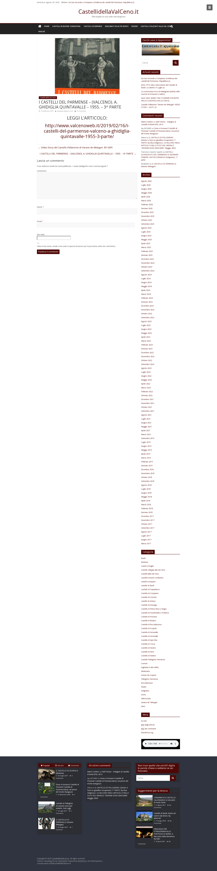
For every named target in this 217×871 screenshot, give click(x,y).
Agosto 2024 (146, 274)
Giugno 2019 (146, 446)
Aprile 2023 (145, 337)
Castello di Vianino (148, 655)
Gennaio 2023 (146, 348)
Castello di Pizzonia (149, 616)
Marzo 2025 (146, 247)
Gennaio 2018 (146, 512)
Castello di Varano (148, 648)
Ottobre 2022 (146, 360)
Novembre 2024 (147, 263)
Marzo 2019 (146, 458)
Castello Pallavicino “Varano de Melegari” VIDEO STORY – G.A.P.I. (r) (95, 2)
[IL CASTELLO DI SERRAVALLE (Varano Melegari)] (47, 818)
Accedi (143, 721)
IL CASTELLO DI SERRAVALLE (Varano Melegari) (64, 822)
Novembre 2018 (147, 473)
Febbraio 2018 (147, 508)
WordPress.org (147, 732)
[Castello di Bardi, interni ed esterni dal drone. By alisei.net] (145, 812)
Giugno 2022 (146, 376)
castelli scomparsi (93, 26)
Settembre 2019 (147, 438)
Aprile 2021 (145, 430)
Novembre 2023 (147, 309)
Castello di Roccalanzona (151, 624)
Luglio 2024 (146, 278)
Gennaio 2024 (146, 302)
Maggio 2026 (146, 193)
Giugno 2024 (146, 282)
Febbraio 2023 (147, 345)
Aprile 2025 (145, 243)
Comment (75, 765)
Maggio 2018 (146, 497)
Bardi (143, 558)
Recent (61, 765)
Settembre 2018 (147, 481)
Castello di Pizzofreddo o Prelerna (155, 613)
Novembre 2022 (147, 356)
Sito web (40, 234)
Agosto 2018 (146, 485)
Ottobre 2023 (146, 313)
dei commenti (148, 728)
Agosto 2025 (146, 228)
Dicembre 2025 (147, 212)
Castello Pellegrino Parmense (153, 659)
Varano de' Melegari (149, 702)
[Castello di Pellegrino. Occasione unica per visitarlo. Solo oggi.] (47, 801)
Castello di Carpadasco (150, 589)
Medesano (145, 671)
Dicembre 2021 (147, 399)
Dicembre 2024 (147, 259)
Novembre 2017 (147, 520)
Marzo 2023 (146, 341)
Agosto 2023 (146, 321)
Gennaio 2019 (146, 465)
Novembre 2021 (147, 403)
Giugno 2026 (146, 189)
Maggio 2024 (146, 286)
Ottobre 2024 (146, 267)
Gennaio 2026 (146, 208)
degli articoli (147, 725)
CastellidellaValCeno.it (108, 11)
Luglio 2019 (146, 442)
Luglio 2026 (146, 185)
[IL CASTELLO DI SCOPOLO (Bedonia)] (47, 769)
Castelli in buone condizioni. (66, 26)
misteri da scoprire (148, 675)
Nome (40, 207)
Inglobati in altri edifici (116, 26)
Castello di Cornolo (149, 597)
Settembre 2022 (147, 364)
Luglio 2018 (146, 489)
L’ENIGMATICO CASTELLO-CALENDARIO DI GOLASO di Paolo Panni (165, 800)
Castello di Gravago (149, 605)
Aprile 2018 (145, 500)
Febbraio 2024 (147, 298)
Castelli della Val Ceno (48, 98)
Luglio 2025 (146, 232)
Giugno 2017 (146, 539)
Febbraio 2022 (147, 391)
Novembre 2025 (147, 216)
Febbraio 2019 (147, 461)
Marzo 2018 (146, 504)
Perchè (41, 31)
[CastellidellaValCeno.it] (40, 26)
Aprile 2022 (145, 384)
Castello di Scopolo (149, 628)
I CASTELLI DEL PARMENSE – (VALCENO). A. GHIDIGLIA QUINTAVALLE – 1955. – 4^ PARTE (88, 153)
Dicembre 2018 (147, 469)
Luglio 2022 (146, 372)
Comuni (144, 663)
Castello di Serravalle (149, 632)
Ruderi (134, 26)
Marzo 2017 (146, 543)
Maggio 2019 (146, 450)
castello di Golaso (148, 601)
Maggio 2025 (146, 239)
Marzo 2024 (146, 294)
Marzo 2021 (146, 434)
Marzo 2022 (146, 387)
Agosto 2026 (146, 181)
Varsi (143, 706)
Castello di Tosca (148, 644)
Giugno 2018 (146, 493)
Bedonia (144, 562)
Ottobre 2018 (146, 477)
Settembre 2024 (147, 271)
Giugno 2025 (146, 235)
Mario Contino (147, 122)
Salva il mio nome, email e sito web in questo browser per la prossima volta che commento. (76, 246)
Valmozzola (146, 698)
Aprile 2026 (145, 196)
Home (46, 26)
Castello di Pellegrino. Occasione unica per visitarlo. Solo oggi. (64, 805)
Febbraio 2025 (147, 251)
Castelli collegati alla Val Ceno (156, 26)
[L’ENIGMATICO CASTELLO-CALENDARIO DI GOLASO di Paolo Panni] (145, 796)
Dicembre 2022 (147, 352)
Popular (46, 765)
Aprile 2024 (145, 290)
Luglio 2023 (146, 325)
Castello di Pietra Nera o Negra (154, 609)
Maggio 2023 (146, 333)
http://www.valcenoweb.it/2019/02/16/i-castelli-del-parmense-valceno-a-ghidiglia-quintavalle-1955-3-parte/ (87, 130)
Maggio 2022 (146, 380)
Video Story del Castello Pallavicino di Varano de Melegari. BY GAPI (75, 147)
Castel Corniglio (147, 566)
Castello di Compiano (149, 593)
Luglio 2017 (146, 535)
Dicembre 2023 (147, 306)
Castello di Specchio (149, 640)
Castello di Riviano (148, 620)
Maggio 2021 (146, 426)
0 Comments (81, 111)
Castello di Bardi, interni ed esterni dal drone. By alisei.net (165, 815)
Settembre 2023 (147, 317)
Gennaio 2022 (146, 395)
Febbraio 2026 (147, 204)
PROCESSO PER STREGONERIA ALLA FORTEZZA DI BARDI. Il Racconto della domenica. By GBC (164, 834)
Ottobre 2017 (146, 524)
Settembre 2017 (147, 528)
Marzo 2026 (146, 200)
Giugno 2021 (146, 422)
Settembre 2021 (147, 411)
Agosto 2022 (146, 368)
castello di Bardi (147, 585)
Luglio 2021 (146, 419)
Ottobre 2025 (146, 220)
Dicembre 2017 (147, 516)
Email (40, 221)
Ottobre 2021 (146, 407)
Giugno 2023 (146, 329)
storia (143, 694)
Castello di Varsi (147, 652)
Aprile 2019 (145, 454)
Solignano (145, 690)
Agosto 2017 (146, 532)
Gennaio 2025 (146, 255)
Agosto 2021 (146, 415)
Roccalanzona (147, 683)
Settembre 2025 (147, 224)
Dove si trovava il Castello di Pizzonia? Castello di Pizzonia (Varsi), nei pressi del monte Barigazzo (160, 131)
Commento (41, 171)
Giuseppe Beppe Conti (65, 111)
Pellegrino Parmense (149, 679)
